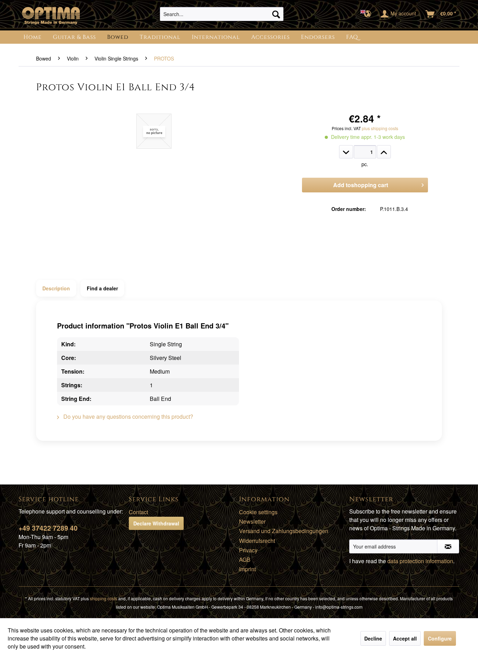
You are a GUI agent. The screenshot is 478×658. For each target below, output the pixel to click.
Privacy (248, 550)
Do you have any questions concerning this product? (127, 416)
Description (56, 288)
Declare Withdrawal (156, 523)
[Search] (276, 14)
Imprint (247, 569)
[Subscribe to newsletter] (448, 546)
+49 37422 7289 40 (48, 528)
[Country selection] (368, 14)
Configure (440, 638)
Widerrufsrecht (257, 541)
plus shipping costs (380, 128)
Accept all (405, 638)
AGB (245, 560)
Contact (138, 512)
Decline (373, 638)
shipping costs (103, 598)
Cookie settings (258, 512)
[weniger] (346, 151)
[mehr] (384, 151)
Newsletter (252, 521)
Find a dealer (102, 288)
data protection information (420, 561)
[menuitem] (221, 14)
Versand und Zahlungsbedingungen (283, 531)
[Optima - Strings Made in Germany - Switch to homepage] (51, 15)
